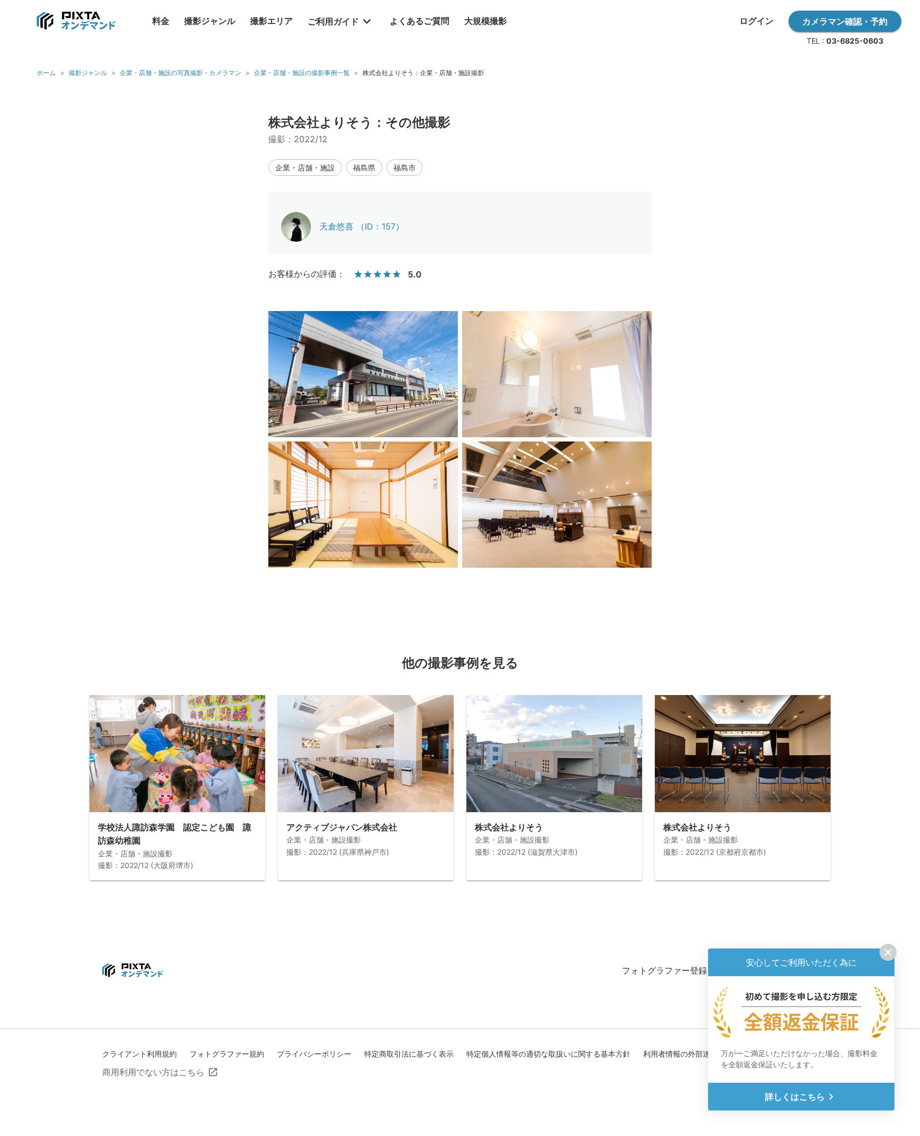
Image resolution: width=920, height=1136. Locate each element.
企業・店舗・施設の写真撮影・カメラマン (180, 73)
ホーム (46, 73)
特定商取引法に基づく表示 (409, 1053)
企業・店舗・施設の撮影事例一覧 (302, 73)
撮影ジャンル (88, 73)
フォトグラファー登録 (664, 970)
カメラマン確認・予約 (845, 21)
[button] (305, 167)
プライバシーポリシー (314, 1053)
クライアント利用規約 (139, 1053)
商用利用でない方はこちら (153, 1072)
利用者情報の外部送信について (695, 1053)
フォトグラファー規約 (227, 1053)
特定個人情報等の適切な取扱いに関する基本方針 (548, 1053)
